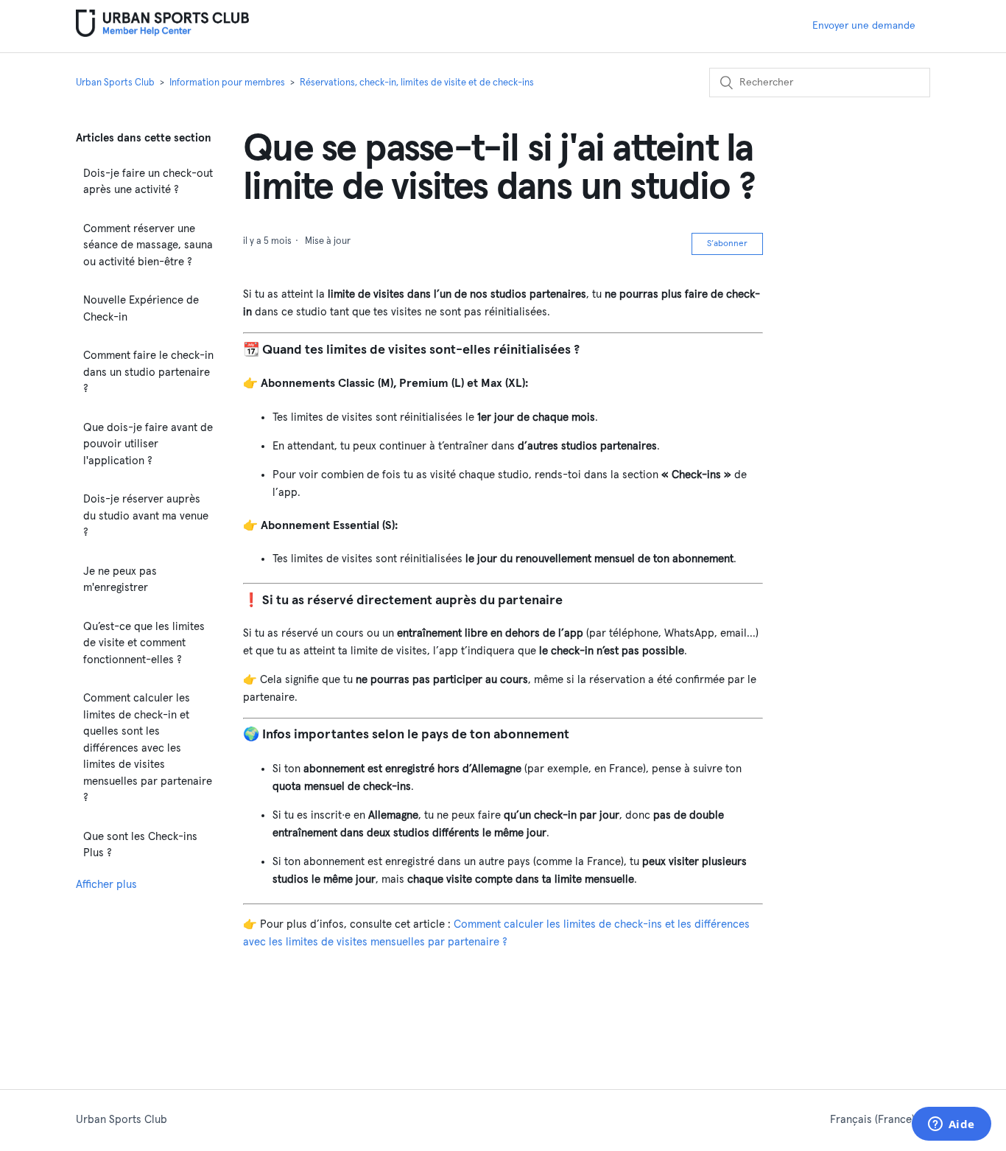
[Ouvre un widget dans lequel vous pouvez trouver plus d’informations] (951, 1125)
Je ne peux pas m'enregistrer (120, 580)
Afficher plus (106, 884)
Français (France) (874, 1119)
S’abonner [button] (727, 243)
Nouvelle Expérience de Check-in (141, 309)
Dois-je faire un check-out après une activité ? (148, 182)
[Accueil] (162, 33)
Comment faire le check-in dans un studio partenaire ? (148, 372)
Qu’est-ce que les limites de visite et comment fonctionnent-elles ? (144, 643)
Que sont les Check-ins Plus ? (140, 845)
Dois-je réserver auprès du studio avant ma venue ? (145, 516)
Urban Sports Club (115, 83)
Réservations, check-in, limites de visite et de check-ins (417, 83)
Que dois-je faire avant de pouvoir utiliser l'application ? (148, 444)
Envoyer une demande (863, 26)
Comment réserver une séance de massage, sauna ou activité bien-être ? (148, 245)
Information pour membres (227, 83)
